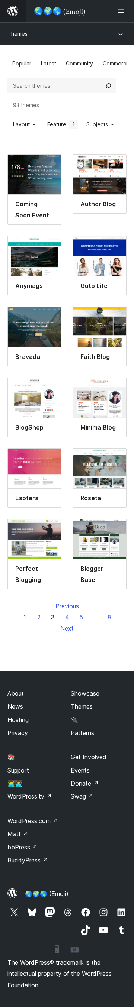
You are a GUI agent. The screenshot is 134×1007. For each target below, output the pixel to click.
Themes (17, 33)
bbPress (22, 847)
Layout (21, 124)
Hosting (18, 719)
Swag (82, 796)
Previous (67, 606)
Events (80, 770)
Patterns (82, 732)
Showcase (85, 693)
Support (18, 770)
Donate (85, 783)
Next (67, 628)
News (15, 706)
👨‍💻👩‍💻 (14, 783)
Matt (17, 834)
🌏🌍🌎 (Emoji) (46, 893)
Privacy (17, 732)
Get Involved (88, 757)
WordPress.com (32, 821)
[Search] (108, 85)
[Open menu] (122, 11)
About (15, 693)
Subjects (97, 124)
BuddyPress (27, 860)
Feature (61, 124)
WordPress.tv (29, 796)
